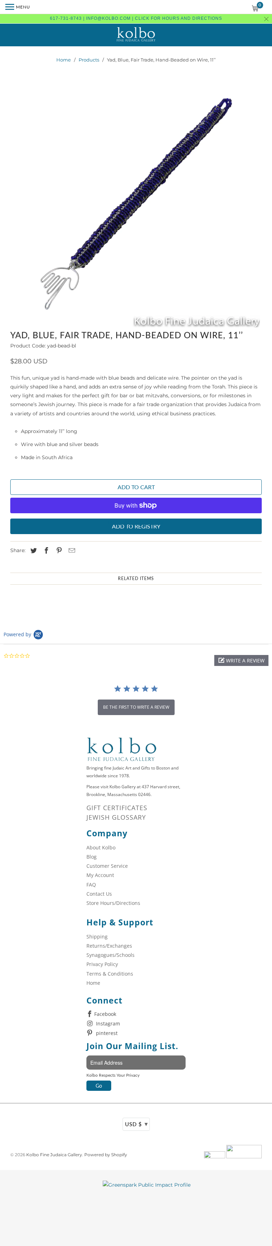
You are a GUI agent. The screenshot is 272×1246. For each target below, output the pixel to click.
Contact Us (99, 893)
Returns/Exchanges (109, 945)
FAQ (91, 884)
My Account (100, 875)
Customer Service (107, 865)
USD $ (136, 1124)
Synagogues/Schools (110, 955)
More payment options (136, 522)
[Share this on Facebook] (45, 551)
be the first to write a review (136, 707)
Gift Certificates (116, 807)
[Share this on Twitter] (32, 551)
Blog (91, 856)
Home (63, 60)
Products (89, 60)
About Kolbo (100, 847)
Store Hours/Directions (113, 903)
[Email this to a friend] (70, 551)
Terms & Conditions (109, 973)
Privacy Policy (102, 964)
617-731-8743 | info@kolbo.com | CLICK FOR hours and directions (136, 18)
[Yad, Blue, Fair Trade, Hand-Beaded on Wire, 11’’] (136, 204)
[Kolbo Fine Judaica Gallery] (136, 35)
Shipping (97, 936)
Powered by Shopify (105, 1154)
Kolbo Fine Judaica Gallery (54, 1154)
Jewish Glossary (116, 817)
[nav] (17, 7)
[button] (241, 660)
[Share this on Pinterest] (58, 551)
